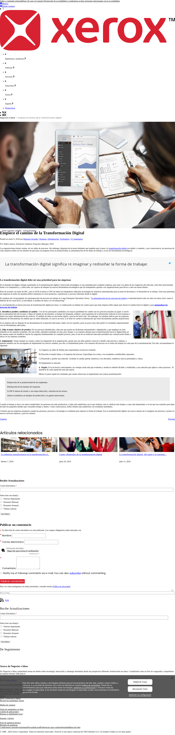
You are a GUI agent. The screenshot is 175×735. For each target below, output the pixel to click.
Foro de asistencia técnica (10, 723)
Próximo (171, 419)
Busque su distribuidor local (11, 714)
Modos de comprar (7, 705)
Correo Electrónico (8, 486)
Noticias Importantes (11, 499)
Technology (65, 239)
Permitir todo (140, 682)
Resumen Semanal (10, 505)
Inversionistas (21, 727)
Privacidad (31, 727)
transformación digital (118, 248)
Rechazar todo (140, 689)
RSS (7, 600)
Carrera (13, 727)
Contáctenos (5, 727)
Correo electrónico (13, 542)
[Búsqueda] (87, 112)
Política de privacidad (61, 586)
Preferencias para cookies (50, 727)
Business (43, 239)
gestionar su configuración (85, 687)
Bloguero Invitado (30, 239)
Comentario (9, 568)
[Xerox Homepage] (87, 50)
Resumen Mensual (10, 502)
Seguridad (65, 727)
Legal (38, 727)
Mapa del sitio (74, 727)
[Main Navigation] (87, 115)
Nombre (7, 535)
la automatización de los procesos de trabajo (109, 298)
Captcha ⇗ (34, 553)
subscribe (75, 573)
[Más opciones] (87, 8)
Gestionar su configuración (140, 695)
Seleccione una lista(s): (9, 495)
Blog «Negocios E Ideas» (10, 698)
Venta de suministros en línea (11, 709)
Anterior (3, 419)
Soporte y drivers (7, 718)
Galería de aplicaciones (9, 712)
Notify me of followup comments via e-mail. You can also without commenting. (54, 573)
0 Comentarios (77, 239)
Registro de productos (9, 725)
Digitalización (53, 239)
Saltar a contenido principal (11, 1)
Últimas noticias (9, 509)
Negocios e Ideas (7, 117)
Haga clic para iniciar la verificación (22, 551)
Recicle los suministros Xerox (12, 701)
